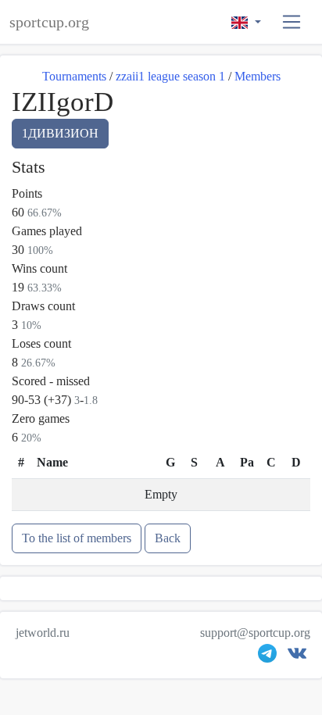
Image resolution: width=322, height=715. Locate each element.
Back (168, 538)
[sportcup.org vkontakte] (297, 656)
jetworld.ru (43, 632)
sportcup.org (49, 21)
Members (257, 76)
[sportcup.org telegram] (267, 656)
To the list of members (76, 538)
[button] (291, 22)
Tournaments (74, 76)
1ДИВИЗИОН (60, 133)
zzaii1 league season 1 (170, 76)
